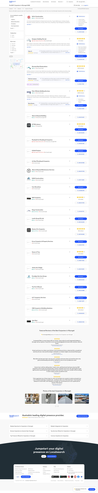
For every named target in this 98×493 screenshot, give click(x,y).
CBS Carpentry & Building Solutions (57, 354)
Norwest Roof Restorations (57, 385)
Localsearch (11, 8)
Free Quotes (13, 23)
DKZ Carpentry (57, 373)
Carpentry (13, 19)
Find (15, 8)
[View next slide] (58, 406)
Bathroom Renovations (15, 21)
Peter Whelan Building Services (57, 345)
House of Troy (57, 362)
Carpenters (19, 8)
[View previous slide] (56, 406)
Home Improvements (15, 25)
